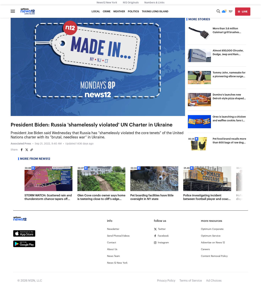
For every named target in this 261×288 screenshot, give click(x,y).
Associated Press (21, 143)
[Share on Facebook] (21, 149)
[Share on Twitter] (26, 149)
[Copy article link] (31, 149)
